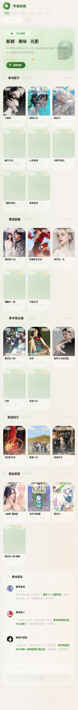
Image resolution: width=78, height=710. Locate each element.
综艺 (39, 13)
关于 (28, 703)
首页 (7, 13)
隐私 (43, 703)
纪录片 (48, 13)
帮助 (35, 703)
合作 (50, 703)
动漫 (31, 13)
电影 (15, 13)
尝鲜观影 (17, 65)
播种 (41, 678)
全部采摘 (68, 77)
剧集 (23, 13)
